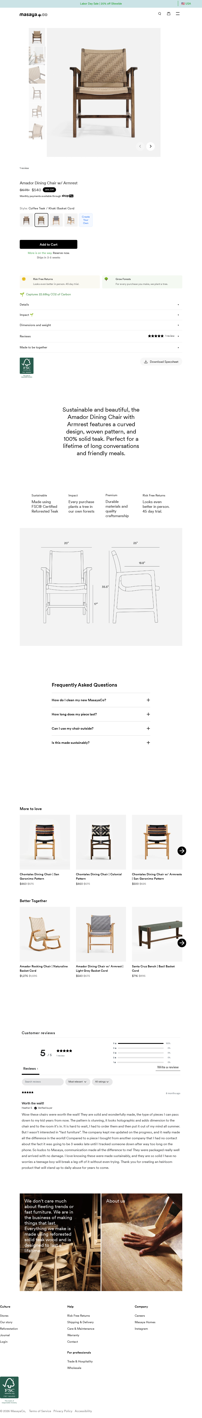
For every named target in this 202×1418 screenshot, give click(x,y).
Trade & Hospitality (80, 1361)
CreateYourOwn (86, 219)
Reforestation (9, 1328)
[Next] (182, 851)
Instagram (141, 1328)
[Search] (159, 13)
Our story (6, 1322)
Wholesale (74, 1368)
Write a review (168, 1067)
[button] (150, 146)
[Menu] (178, 13)
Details (24, 304)
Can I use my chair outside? (73, 728)
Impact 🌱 (27, 315)
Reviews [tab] (30, 1068)
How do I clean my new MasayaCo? (79, 700)
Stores (4, 1315)
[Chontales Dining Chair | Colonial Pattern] (101, 842)
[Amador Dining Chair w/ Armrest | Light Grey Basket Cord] (101, 934)
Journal (5, 1335)
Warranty (73, 1335)
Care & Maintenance (80, 1328)
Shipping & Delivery (80, 1322)
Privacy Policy (62, 1411)
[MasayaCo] (58, 14)
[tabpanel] (101, 1127)
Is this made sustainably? (71, 743)
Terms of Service (40, 1411)
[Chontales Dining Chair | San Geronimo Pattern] (45, 842)
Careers (140, 1315)
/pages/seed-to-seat (117, 1195)
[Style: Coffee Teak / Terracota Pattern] (27, 220)
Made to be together (33, 347)
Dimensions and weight (35, 325)
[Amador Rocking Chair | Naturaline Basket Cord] (45, 934)
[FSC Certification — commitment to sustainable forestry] (39, 415)
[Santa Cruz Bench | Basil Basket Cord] (157, 934)
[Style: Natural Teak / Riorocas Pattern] (71, 220)
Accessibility (83, 1411)
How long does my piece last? (74, 714)
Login (3, 1341)
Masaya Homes (145, 1322)
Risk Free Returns (78, 1315)
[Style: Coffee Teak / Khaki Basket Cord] (41, 220)
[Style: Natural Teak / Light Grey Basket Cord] (56, 220)
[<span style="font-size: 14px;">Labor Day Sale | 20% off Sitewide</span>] (101, 3)
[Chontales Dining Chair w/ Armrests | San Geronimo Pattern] (157, 842)
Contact (72, 1341)
